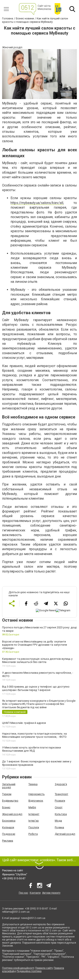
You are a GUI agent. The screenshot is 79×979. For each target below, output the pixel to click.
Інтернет (33, 814)
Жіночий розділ (12, 814)
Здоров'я (61, 784)
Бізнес (6, 807)
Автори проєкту (51, 892)
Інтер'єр (33, 820)
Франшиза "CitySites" (14, 874)
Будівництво (10, 800)
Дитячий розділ (65, 834)
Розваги (60, 800)
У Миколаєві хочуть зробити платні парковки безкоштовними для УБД (31, 749)
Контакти (35, 892)
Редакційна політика (29, 971)
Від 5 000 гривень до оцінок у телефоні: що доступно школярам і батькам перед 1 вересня (36, 688)
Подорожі (8, 834)
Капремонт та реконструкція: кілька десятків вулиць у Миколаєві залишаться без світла (37, 660)
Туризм (6, 794)
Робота (33, 834)
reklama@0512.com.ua (15, 911)
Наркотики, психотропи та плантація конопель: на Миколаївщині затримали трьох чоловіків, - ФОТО (34, 735)
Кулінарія (8, 827)
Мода (58, 820)
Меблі (32, 807)
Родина (59, 827)
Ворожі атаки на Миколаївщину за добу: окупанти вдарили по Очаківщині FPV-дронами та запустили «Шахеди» (34, 645)
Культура (61, 814)
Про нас (23, 892)
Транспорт (61, 794)
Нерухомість (36, 794)
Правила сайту (44, 968)
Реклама (7, 840)
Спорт (59, 807)
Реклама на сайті (12, 870)
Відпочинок (35, 800)
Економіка (8, 820)
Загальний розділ (8, 786)
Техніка (32, 784)
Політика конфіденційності (18, 968)
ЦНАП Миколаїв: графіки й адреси (24, 722)
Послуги (33, 827)
